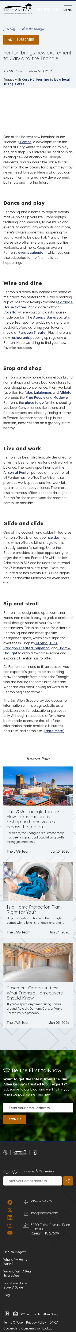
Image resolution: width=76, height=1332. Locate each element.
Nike (28, 392)
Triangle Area (13, 84)
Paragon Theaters (18, 648)
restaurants (20, 337)
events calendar (31, 252)
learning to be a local (53, 79)
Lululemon (42, 392)
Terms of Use (13, 1322)
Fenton (25, 142)
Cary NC (28, 79)
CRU (53, 643)
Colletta (9, 312)
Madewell (60, 397)
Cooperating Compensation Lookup (27, 1328)
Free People (35, 397)
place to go (34, 402)
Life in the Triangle (32, 29)
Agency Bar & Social (49, 317)
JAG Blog (9, 29)
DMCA (53, 1322)
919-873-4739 (48, 9)
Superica (42, 648)
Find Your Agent (14, 1252)
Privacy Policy (36, 1322)
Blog (6, 1295)
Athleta (65, 392)
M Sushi (41, 643)
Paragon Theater (32, 332)
